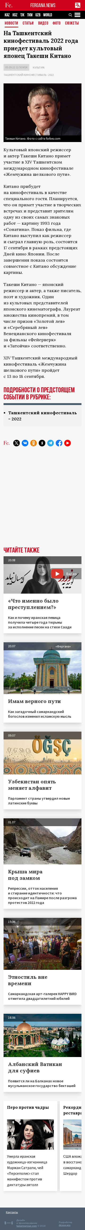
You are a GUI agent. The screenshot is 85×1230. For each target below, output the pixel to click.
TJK (22, 15)
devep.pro (64, 1225)
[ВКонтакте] (25, 443)
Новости (11, 23)
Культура (39, 67)
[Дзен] (42, 443)
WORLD (47, 15)
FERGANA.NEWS (42, 5)
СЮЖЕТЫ (72, 23)
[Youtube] (67, 443)
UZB (37, 15)
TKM (30, 15)
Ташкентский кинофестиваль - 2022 (29, 75)
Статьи (28, 23)
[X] (16, 443)
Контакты (12, 1212)
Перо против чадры (28, 1107)
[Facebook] (59, 443)
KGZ (15, 15)
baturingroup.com (27, 1226)
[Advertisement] (42, 500)
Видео (43, 23)
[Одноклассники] (33, 443)
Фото (57, 23)
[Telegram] (50, 443)
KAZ (7, 15)
